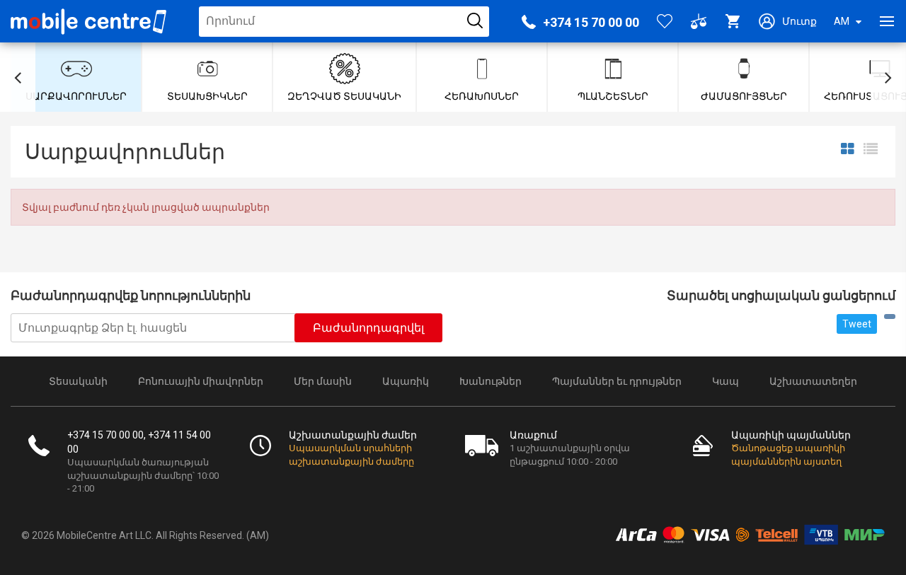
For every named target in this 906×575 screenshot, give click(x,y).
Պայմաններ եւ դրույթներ (617, 381)
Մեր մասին (323, 381)
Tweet (856, 324)
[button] (17, 77)
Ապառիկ (405, 381)
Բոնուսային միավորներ (200, 381)
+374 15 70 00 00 (591, 22)
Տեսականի (78, 381)
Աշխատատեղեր (813, 381)
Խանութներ (490, 381)
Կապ (725, 381)
